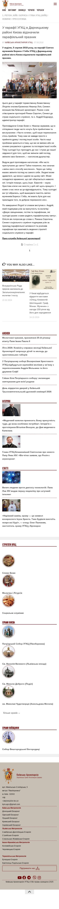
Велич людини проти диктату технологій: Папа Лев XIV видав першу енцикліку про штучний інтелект (27, 491)
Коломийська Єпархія (11, 846)
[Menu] (55, 4)
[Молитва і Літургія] (29, 581)
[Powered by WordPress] (20, 900)
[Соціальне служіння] (29, 601)
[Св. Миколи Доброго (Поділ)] (29, 672)
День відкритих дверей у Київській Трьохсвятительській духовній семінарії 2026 (26, 390)
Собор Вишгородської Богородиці (21, 749)
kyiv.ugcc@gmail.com (11, 804)
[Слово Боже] (29, 561)
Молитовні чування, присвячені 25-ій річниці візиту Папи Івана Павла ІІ (26, 339)
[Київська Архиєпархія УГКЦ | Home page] (14, 4)
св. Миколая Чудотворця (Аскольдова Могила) (27, 704)
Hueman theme (44, 900)
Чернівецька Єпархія (11, 849)
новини (6, 19)
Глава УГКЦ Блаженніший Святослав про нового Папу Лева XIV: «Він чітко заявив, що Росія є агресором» (28, 455)
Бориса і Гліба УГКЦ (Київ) (33, 15)
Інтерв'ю (6, 401)
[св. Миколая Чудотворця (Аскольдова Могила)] (29, 692)
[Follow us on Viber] (34, 877)
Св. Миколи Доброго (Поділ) (17, 684)
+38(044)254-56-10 (10, 801)
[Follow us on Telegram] (29, 877)
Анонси (6, 333)
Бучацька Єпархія (10, 859)
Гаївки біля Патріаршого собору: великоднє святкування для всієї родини (26, 380)
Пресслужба (19, 19)
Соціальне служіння (13, 613)
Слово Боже (8, 573)
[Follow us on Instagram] (39, 877)
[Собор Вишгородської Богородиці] (29, 738)
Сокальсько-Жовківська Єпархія (15, 839)
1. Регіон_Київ (9, 15)
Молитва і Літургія (12, 593)
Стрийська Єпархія (10, 835)
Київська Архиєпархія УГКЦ (19, 42)
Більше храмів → (11, 713)
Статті (5, 468)
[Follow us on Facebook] (24, 877)
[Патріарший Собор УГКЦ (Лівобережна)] (29, 632)
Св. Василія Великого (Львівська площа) (24, 664)
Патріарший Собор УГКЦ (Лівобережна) (23, 644)
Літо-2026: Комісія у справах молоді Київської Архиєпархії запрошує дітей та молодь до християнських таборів (27, 351)
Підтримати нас (28, 868)
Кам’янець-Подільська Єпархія (15, 863)
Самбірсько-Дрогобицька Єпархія (16, 832)
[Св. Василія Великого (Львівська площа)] (29, 652)
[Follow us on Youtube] (19, 877)
